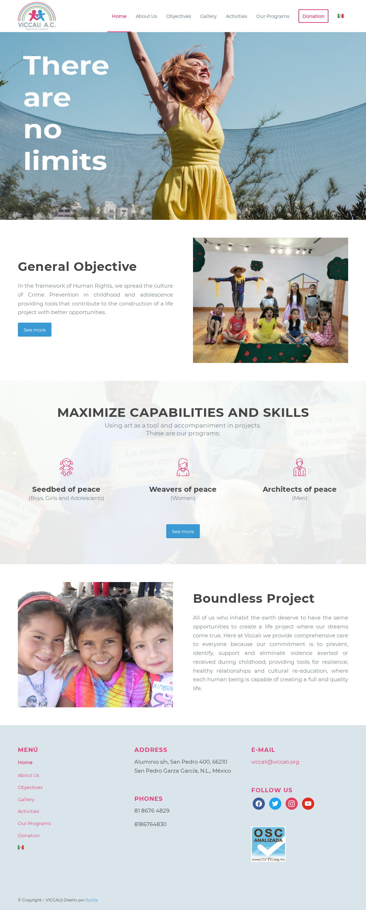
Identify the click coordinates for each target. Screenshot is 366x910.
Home (25, 762)
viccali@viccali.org (275, 761)
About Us (28, 775)
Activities (28, 811)
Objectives (30, 787)
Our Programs (34, 823)
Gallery (26, 799)
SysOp (92, 900)
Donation (29, 835)
